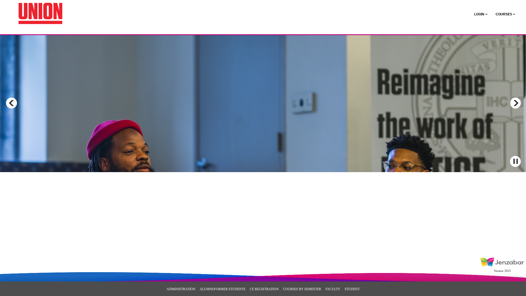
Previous (11, 103)
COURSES (504, 14)
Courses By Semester (302, 289)
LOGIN (479, 14)
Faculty (332, 289)
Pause (515, 161)
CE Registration (264, 289)
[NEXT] (515, 103)
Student (352, 289)
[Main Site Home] (40, 10)
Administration (181, 289)
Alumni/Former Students (222, 289)
